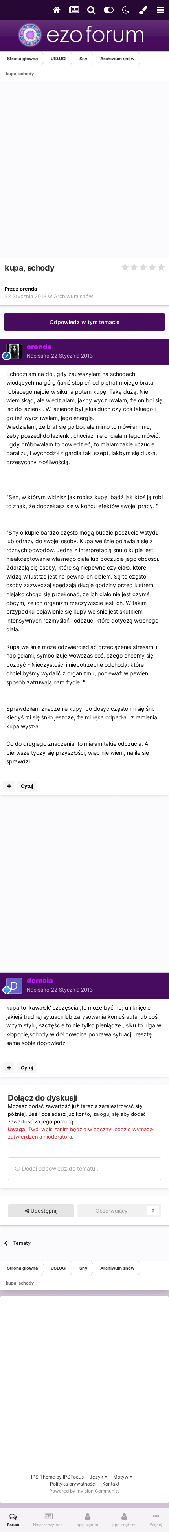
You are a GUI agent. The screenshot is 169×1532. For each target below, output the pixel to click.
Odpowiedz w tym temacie (84, 322)
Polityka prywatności (73, 1484)
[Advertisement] (84, 173)
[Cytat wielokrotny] (9, 786)
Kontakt (110, 1484)
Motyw (121, 1477)
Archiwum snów (73, 296)
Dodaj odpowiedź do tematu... (60, 1168)
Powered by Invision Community (84, 1491)
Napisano (60, 355)
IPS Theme (43, 1477)
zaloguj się (106, 1114)
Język (97, 1477)
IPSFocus (73, 1477)
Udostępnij (43, 1211)
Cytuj (27, 786)
